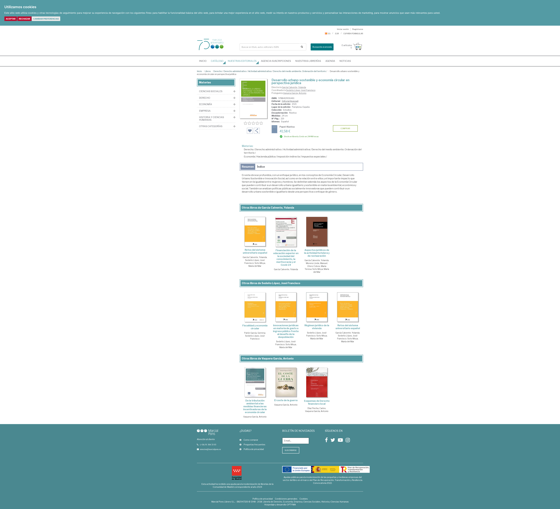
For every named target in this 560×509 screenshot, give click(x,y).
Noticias (345, 61)
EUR (337, 33)
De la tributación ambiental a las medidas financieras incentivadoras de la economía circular (255, 406)
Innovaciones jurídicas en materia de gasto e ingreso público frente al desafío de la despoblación (286, 331)
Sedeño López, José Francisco (300, 90)
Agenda (330, 61)
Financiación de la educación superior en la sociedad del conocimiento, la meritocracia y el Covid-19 (286, 257)
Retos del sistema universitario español (255, 251)
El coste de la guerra (286, 400)
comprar (345, 128)
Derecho (217, 71)
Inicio (204, 60)
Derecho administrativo (235, 71)
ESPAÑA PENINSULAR (353, 33)
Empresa (205, 111)
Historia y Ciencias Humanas (211, 118)
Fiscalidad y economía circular (254, 327)
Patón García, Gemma (254, 333)
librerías (308, 61)
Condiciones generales (286, 498)
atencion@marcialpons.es (210, 449)
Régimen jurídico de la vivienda (316, 327)
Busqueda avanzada (322, 47)
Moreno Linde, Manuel (316, 263)
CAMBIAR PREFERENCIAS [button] (46, 18)
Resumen (248, 166)
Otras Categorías (210, 126)
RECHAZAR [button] (24, 18)
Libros (208, 71)
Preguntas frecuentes (254, 444)
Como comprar (251, 440)
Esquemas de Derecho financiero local (317, 402)
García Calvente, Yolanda (294, 87)
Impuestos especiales (313, 156)
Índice (261, 166)
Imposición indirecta (288, 156)
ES (329, 33)
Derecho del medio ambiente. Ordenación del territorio (299, 71)
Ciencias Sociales (210, 91)
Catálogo (217, 61)
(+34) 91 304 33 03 (208, 445)
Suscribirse (291, 450)
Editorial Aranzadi (290, 101)
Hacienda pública (266, 156)
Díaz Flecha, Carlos (317, 408)
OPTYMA (291, 504)
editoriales (242, 61)
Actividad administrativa (259, 71)
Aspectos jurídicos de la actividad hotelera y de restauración (317, 253)
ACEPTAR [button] (10, 18)
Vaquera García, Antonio (294, 93)
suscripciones (276, 61)
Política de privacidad (254, 449)
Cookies (304, 498)
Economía (249, 156)
